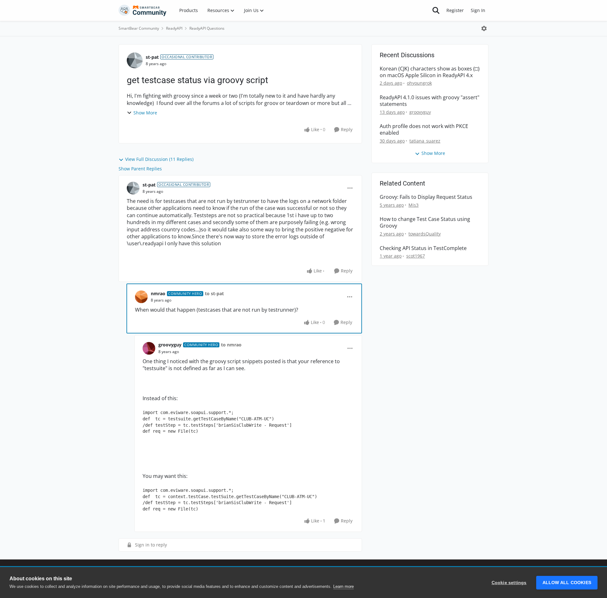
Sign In (478, 10)
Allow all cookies (567, 582)
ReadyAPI (174, 28)
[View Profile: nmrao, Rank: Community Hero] (141, 296)
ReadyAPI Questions (206, 28)
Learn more (343, 586)
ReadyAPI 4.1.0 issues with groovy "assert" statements (429, 100)
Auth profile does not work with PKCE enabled (424, 129)
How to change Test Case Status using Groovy (425, 222)
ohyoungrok (419, 83)
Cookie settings (509, 582)
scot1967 (415, 256)
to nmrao (231, 345)
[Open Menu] (484, 28)
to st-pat (214, 293)
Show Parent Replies (140, 169)
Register (455, 10)
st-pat (152, 57)
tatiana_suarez (424, 141)
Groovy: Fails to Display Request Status (426, 197)
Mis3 (413, 205)
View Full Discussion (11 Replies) (159, 159)
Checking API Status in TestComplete (423, 248)
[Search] (436, 10)
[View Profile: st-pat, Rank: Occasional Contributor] (135, 60)
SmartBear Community (139, 28)
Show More (145, 113)
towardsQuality (424, 234)
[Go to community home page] (143, 10)
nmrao (158, 293)
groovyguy (169, 345)
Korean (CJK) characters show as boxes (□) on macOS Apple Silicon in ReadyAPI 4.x (430, 72)
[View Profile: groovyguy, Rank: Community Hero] (149, 348)
